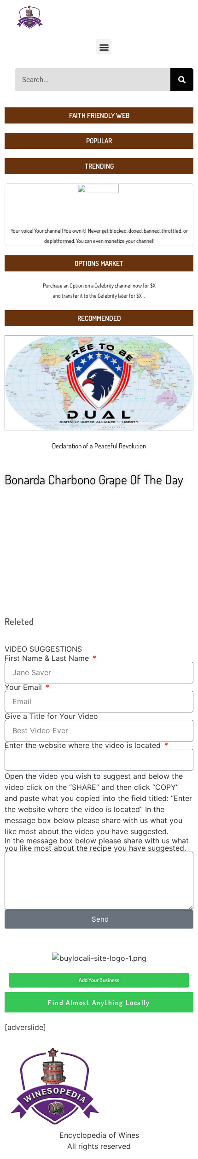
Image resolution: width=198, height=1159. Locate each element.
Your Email (24, 687)
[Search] (181, 79)
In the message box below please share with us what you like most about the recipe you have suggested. (97, 844)
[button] (103, 46)
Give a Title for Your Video (51, 716)
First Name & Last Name (48, 658)
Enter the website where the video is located (84, 745)
